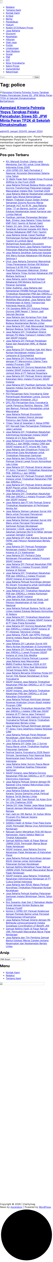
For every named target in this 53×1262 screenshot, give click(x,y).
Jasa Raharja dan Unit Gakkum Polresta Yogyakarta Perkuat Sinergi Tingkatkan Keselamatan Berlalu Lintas (28, 720)
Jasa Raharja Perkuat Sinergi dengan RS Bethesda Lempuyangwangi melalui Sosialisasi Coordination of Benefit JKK (28, 922)
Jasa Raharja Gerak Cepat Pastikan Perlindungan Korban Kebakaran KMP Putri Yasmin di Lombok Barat (29, 237)
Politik (9, 45)
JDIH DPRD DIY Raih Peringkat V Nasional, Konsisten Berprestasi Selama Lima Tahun (27, 173)
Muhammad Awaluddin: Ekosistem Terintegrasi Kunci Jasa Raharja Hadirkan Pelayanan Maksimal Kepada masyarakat (28, 246)
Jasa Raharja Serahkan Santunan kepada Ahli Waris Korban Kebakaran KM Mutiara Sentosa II (28, 255)
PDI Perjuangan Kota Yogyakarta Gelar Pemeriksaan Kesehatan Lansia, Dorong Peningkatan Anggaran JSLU (28, 396)
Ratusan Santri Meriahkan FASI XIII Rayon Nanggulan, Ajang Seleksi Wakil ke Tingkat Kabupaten (28, 834)
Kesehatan (11, 36)
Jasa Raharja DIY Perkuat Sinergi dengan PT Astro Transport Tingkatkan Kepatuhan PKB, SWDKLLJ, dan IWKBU (29, 470)
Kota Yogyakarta (15, 62)
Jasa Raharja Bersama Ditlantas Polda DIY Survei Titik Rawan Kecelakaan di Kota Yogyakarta (29, 675)
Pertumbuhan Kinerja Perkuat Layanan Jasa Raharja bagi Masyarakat (27, 660)
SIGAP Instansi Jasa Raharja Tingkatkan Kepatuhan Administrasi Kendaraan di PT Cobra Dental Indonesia (28, 878)
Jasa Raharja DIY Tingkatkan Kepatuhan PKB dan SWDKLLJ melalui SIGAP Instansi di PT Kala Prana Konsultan (29, 620)
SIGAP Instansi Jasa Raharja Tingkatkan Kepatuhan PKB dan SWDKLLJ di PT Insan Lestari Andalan (29, 684)
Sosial (9, 54)
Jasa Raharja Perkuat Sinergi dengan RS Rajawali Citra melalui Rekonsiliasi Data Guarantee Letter (28, 784)
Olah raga (11, 42)
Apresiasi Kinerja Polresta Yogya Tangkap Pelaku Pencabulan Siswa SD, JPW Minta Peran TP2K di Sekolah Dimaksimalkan (25, 116)
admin (3, 131)
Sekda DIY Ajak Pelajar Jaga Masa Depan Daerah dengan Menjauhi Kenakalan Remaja (29, 808)
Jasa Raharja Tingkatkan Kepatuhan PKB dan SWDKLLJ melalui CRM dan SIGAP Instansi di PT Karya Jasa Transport (28, 711)
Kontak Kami (13, 12)
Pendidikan (12, 21)
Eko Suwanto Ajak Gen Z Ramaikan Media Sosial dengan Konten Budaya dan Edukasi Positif (29, 905)
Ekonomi (11, 33)
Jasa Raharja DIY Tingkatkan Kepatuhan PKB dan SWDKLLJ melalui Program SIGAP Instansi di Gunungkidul (28, 575)
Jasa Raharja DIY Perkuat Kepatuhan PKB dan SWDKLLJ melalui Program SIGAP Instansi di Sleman (29, 567)
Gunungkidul (13, 68)
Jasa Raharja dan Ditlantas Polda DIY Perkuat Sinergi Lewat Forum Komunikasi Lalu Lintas (28, 461)
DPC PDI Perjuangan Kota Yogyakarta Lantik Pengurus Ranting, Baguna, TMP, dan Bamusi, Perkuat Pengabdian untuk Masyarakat (27, 407)
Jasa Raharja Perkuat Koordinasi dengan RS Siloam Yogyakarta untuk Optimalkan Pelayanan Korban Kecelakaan (28, 584)
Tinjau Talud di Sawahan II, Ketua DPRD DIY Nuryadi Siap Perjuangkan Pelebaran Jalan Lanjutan (28, 426)
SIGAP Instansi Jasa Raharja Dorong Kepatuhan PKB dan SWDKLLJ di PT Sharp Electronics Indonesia (29, 775)
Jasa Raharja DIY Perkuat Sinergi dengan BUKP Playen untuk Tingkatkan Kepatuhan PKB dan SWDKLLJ (29, 487)
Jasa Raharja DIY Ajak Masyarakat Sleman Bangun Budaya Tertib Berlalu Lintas (29, 327)
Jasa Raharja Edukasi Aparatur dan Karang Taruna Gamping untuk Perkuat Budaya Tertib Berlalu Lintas (27, 793)
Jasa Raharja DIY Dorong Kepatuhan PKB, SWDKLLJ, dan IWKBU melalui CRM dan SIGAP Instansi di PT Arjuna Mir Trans (29, 443)
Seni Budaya (13, 51)
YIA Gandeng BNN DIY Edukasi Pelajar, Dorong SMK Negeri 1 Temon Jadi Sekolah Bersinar (27, 311)
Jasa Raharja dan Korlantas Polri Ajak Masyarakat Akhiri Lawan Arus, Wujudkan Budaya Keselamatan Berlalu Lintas (29, 320)
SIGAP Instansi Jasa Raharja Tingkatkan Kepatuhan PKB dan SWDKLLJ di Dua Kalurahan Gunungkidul (28, 693)
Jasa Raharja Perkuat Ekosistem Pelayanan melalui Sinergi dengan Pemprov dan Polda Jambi (24, 417)
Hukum (10, 24)
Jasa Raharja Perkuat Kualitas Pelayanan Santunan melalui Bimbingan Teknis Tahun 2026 (29, 896)
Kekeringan (12, 71)
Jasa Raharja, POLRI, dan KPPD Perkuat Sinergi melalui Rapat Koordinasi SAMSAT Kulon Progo (29, 637)
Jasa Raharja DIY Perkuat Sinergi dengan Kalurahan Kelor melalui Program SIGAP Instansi (28, 379)
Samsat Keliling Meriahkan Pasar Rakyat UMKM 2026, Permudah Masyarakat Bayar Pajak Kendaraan (29, 869)
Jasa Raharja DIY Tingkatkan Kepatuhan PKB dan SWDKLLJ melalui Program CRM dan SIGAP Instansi (29, 496)
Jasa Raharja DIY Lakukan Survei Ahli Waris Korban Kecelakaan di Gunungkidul (28, 645)
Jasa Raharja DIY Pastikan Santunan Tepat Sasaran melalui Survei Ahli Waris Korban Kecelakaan (29, 387)
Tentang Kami (13, 10)
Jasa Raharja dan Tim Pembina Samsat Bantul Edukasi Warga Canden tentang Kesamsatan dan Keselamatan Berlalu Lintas (27, 942)
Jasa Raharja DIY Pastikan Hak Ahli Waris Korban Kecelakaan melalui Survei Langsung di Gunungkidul (29, 352)
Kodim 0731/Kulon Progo (19, 27)
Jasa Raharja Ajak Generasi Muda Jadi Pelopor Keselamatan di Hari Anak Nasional (27, 602)
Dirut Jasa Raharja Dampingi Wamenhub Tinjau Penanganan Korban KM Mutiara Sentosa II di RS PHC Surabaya (28, 264)
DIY (8, 59)
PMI (8, 57)
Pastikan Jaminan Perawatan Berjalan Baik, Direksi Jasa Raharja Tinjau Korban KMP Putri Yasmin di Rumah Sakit (28, 220)
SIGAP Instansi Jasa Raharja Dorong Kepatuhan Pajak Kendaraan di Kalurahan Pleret (28, 852)
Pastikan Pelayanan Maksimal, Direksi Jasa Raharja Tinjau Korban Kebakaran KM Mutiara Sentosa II (29, 273)
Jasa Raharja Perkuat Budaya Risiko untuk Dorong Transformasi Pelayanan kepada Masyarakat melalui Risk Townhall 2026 (29, 187)
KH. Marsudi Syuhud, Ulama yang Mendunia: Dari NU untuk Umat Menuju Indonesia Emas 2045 (27, 164)
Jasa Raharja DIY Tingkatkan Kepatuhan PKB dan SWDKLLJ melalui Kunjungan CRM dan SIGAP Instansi (28, 593)
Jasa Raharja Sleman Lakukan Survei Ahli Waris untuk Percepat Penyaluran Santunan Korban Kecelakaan (28, 514)
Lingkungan (12, 48)
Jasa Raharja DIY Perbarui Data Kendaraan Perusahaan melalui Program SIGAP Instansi (28, 558)
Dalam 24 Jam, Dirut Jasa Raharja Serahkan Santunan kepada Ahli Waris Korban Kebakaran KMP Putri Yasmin (27, 229)
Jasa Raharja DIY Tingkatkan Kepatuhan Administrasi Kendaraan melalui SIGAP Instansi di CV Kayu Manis (28, 434)
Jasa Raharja (13, 30)
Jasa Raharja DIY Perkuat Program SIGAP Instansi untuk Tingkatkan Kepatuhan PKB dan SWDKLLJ (29, 478)
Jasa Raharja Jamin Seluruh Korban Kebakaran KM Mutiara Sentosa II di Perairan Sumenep (25, 282)
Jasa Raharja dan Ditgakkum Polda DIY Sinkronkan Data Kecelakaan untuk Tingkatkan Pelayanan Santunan (27, 452)
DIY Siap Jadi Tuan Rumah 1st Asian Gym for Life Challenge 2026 (29, 801)
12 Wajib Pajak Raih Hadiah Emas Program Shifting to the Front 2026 (29, 180)
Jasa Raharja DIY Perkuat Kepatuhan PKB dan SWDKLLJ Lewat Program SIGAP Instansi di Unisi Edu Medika (29, 652)
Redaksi (10, 7)
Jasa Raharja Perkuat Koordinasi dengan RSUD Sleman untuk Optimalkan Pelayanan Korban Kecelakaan (28, 861)
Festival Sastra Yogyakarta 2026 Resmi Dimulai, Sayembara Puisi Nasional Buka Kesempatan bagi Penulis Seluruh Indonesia (28, 757)
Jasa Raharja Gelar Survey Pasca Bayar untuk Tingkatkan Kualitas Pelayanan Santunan (27, 767)
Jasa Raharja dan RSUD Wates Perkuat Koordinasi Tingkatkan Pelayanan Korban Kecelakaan (28, 887)
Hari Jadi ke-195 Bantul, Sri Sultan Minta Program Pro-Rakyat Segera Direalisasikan (28, 817)
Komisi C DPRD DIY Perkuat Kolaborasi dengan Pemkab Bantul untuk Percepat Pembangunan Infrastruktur (27, 914)
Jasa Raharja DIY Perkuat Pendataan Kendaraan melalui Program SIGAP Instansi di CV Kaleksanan (26, 549)
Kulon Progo (12, 65)
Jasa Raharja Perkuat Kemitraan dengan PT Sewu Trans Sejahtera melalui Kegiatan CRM (29, 728)
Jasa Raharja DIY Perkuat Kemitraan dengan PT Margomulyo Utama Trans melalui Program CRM (26, 361)
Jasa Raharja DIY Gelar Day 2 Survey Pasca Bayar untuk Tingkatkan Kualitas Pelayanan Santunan (27, 746)
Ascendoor (16, 1207)
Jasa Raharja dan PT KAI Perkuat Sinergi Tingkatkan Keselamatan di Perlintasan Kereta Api (28, 505)
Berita (9, 18)
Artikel (9, 15)
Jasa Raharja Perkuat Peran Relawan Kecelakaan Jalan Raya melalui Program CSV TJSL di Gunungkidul (28, 737)
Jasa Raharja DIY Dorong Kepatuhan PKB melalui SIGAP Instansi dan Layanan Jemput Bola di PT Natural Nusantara (28, 370)
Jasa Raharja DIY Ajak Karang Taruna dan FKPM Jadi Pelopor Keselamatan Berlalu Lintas (29, 540)
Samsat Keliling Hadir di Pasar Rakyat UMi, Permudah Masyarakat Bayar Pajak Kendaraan (28, 931)
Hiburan (10, 39)
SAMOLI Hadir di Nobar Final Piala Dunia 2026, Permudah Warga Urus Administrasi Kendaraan (29, 825)
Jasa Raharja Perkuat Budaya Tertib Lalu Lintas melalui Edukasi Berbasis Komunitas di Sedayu (29, 611)
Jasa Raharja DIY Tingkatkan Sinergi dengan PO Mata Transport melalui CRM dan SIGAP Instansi (28, 334)
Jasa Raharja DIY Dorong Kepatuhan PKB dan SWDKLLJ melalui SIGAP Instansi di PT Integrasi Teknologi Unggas (28, 628)
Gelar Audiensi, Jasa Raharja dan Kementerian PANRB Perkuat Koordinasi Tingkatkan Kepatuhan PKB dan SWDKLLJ (29, 290)
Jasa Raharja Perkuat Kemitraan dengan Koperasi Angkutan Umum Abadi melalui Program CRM (28, 702)
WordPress (45, 1207)
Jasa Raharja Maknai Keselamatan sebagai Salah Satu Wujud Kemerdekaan (29, 195)
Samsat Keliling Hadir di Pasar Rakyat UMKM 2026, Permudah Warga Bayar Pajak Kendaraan (27, 843)
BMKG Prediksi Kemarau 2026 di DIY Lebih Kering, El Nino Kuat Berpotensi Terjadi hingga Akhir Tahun (26, 667)
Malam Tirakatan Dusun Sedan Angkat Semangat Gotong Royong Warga (27, 201)
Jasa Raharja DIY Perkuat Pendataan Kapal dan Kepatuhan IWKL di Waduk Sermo (26, 343)
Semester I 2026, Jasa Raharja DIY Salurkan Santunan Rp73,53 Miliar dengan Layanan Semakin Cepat (29, 531)
